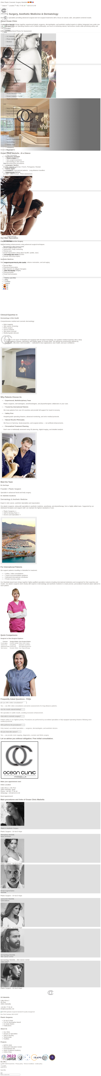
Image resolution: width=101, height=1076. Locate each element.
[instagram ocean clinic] (6, 1062)
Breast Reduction (12, 91)
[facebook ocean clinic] (1, 1062)
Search (4, 5)
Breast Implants (12, 83)
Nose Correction (12, 119)
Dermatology (8, 241)
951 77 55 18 (20, 5)
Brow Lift (9, 124)
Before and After (10, 278)
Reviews (9, 42)
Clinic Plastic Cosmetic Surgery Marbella (14, 2)
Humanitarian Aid (9, 1048)
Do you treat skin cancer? (9, 732)
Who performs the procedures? (11, 725)
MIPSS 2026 (8, 1045)
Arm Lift (9, 152)
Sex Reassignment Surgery (11, 177)
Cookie (4, 1065)
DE (7, 287)
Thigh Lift (10, 150)
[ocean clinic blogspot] (3, 1062)
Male (5, 163)
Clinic (5, 32)
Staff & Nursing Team (14, 55)
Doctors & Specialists (13, 57)
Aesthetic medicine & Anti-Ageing (13, 195)
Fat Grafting (10, 142)
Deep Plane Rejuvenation (15, 108)
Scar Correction (12, 155)
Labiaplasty (10, 147)
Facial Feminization (13, 181)
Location (11, 5)
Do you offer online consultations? (12, 703)
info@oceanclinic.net (7, 1009)
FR (7, 289)
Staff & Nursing (9, 1035)
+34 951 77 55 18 (11, 791)
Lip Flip (9, 203)
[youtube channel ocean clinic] (4, 1062)
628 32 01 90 (31, 5)
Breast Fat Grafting (13, 85)
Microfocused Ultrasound (15, 224)
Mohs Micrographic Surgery (12, 270)
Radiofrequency (12, 222)
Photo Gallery (11, 39)
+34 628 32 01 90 (14, 793)
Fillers (9, 213)
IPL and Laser (11, 231)
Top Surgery (10, 186)
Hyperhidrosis (11, 236)
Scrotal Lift (10, 170)
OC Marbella (11, 36)
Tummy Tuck (11, 144)
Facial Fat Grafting (13, 114)
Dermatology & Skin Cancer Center (14, 246)
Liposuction (10, 136)
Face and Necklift (12, 111)
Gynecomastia (11, 167)
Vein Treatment (12, 234)
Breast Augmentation (13, 80)
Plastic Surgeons (12, 51)
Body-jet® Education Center (13, 1047)
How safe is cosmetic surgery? (11, 716)
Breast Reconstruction (14, 93)
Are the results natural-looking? (11, 709)
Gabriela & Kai (11, 60)
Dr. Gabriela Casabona (8, 495)
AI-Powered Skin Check (11, 254)
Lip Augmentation (12, 201)
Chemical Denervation (14, 209)
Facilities (6, 1039)
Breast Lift (10, 88)
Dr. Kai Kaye (5, 485)
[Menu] (1, 22)
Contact (7, 30)
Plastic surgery (8, 64)
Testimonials (8, 1037)
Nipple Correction (12, 99)
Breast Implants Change (14, 96)
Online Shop (8, 1052)
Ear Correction (11, 116)
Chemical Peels (12, 206)
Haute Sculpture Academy (12, 1050)
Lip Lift (9, 127)
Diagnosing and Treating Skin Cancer (15, 262)
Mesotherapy (11, 218)
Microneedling (11, 227)
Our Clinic (7, 1032)
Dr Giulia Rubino (9, 1024)
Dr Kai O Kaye (11, 45)
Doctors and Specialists (11, 515)
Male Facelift (11, 173)
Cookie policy (38, 1063)
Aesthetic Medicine (10, 191)
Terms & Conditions (29, 1063)
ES (7, 285)
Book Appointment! (7, 796)
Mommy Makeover (13, 158)
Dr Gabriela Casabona (14, 48)
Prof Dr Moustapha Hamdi (12, 1022)
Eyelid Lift (10, 122)
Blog (6, 280)
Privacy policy (19, 1063)
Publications (7, 1025)
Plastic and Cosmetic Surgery (12, 69)
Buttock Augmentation (14, 139)
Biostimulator (11, 215)
